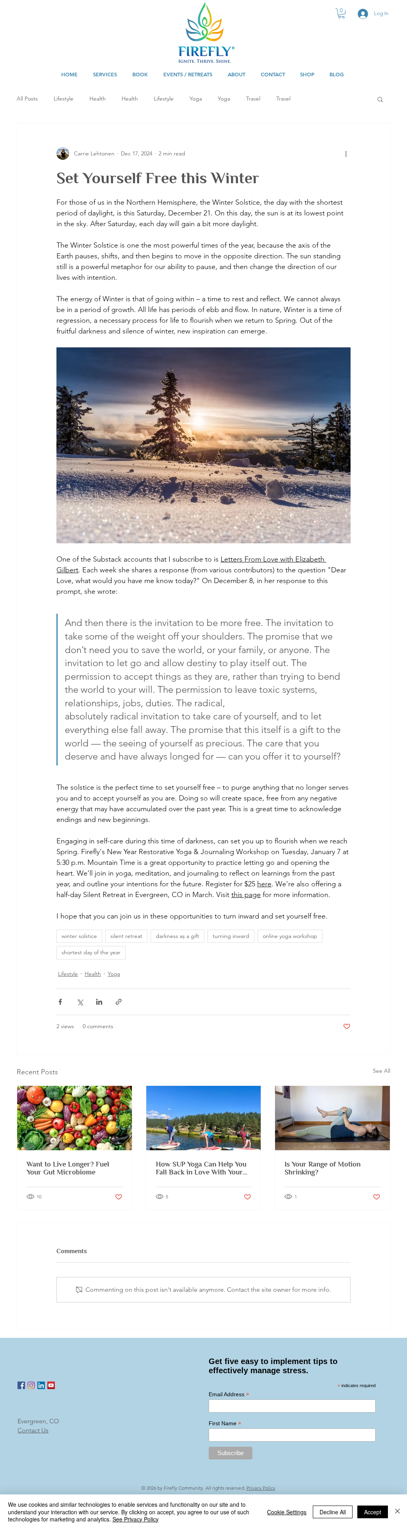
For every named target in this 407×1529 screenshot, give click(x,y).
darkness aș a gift (177, 936)
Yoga (196, 98)
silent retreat (126, 936)
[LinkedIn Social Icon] (41, 1385)
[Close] (397, 1512)
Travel (253, 98)
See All (381, 1070)
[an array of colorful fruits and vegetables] (74, 1118)
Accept (372, 1512)
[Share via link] (118, 1002)
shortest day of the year (91, 952)
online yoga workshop (290, 936)
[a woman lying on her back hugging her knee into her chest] (332, 1118)
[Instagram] (31, 1385)
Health (97, 98)
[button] (341, 13)
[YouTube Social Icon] (51, 1385)
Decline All (333, 1512)
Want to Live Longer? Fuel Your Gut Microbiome (68, 1168)
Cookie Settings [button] (286, 1512)
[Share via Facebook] (60, 1002)
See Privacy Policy (135, 1519)
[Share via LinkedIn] (99, 1002)
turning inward (231, 936)
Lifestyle (64, 98)
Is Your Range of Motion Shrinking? (322, 1168)
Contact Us (32, 1430)
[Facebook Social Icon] (21, 1385)
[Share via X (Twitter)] (79, 1002)
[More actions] (346, 153)
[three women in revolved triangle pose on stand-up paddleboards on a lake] (203, 1118)
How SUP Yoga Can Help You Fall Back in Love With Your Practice (201, 1168)
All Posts (27, 98)
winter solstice (79, 936)
